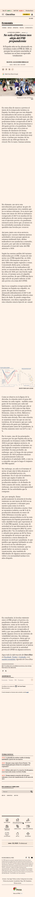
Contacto (4, 878)
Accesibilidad (17, 881)
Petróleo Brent (29, 10)
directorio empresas (28, 828)
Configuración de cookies (26, 878)
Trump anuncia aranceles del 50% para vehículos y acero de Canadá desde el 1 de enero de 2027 (17, 777)
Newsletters (28, 881)
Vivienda (4, 27)
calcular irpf (7, 822)
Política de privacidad (8, 881)
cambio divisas (17, 828)
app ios (17, 836)
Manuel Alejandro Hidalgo (17, 62)
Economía (7, 23)
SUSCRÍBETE (26, 14)
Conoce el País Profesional (17, 843)
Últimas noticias (29, 27)
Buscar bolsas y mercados (10, 786)
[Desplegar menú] (3, 14)
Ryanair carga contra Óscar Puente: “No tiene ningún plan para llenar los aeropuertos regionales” (16, 764)
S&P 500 (16, 10)
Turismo (11, 680)
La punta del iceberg (13, 32)
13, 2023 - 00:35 (19, 64)
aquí (27, 692)
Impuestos (15, 27)
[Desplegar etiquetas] (32, 680)
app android (28, 836)
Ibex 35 (4, 10)
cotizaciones (7, 836)
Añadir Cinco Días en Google (11, 74)
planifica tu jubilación (7, 829)
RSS (25, 881)
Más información (6, 688)
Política (22, 27)
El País (31, 18)
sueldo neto (28, 822)
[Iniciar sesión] (32, 14)
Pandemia (20, 680)
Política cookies (16, 878)
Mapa (21, 881)
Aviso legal (9, 878)
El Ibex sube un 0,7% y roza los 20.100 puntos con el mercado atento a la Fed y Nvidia (17, 771)
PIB (16, 680)
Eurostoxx (9, 795)
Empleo (10, 27)
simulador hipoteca (17, 822)
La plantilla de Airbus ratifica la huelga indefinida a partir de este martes (16, 758)
